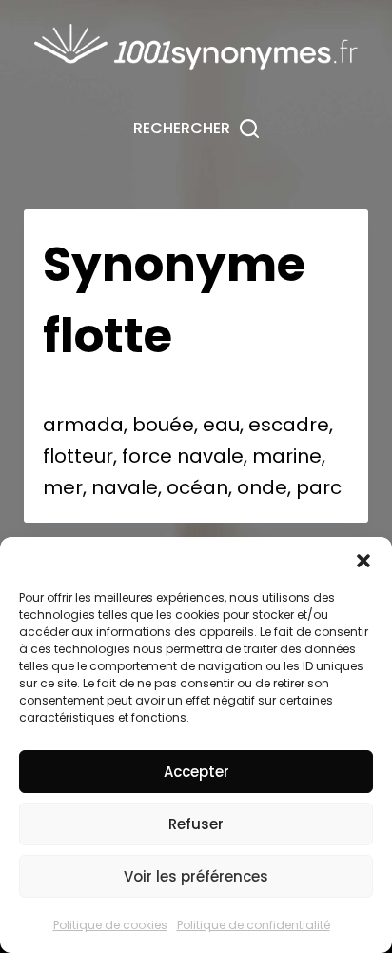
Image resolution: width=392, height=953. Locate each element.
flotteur (78, 456)
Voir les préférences (196, 876)
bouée (163, 424)
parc (319, 487)
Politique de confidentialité (253, 925)
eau (221, 424)
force (147, 456)
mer (63, 487)
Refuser (196, 824)
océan (197, 487)
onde (262, 487)
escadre (288, 424)
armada (83, 424)
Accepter (196, 772)
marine (287, 456)
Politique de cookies (110, 925)
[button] (363, 560)
